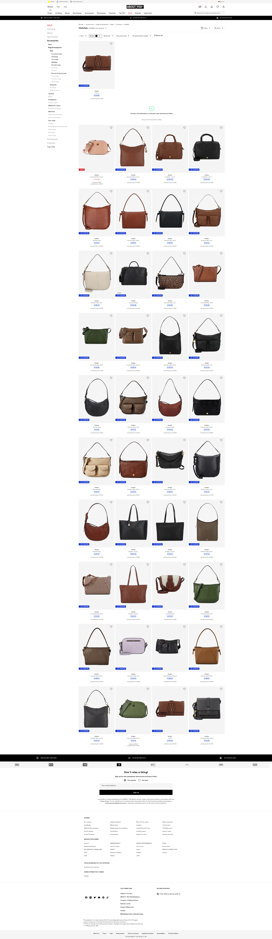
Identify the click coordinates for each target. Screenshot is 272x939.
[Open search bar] (195, 13)
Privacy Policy (104, 801)
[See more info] (97, 100)
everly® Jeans (166, 831)
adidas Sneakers (115, 822)
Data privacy (120, 933)
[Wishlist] (217, 7)
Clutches (119, 24)
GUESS (138, 852)
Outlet (52, 1)
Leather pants (141, 831)
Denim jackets (88, 831)
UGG (85, 852)
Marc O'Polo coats (142, 822)
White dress (114, 825)
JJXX (138, 855)
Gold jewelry (114, 834)
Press (104, 933)
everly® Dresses (89, 834)
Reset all (159, 35)
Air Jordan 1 (88, 822)
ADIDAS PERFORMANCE (144, 843)
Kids (65, 7)
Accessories (90, 24)
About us (96, 933)
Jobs (111, 933)
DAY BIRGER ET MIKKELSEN (93, 849)
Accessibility (161, 933)
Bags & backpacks (102, 24)
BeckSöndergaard (90, 846)
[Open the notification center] (211, 7)
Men (58, 7)
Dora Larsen (166, 846)
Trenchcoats (166, 825)
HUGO (164, 843)
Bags (112, 24)
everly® (86, 843)
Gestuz (164, 852)
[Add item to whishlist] (111, 43)
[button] (206, 28)
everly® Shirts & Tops (143, 828)
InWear (112, 855)
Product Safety (173, 933)
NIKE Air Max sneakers (91, 828)
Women (50, 7)
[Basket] (223, 7)
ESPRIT (112, 849)
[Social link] (86, 897)
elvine (138, 849)
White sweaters (167, 822)
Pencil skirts (114, 831)
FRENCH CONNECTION (169, 849)
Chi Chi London (115, 846)
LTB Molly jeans (167, 828)
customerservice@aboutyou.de (115, 803)
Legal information (148, 933)
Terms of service (133, 933)
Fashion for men (141, 834)
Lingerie (139, 825)
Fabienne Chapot (115, 852)
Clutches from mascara (91, 867)
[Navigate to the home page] (96, 889)
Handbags (87, 825)
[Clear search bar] (223, 13)
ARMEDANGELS (115, 843)
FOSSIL (126, 24)
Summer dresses (167, 834)
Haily (85, 855)
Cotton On (139, 846)
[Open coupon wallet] (199, 7)
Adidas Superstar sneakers (119, 828)
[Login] (205, 7)
